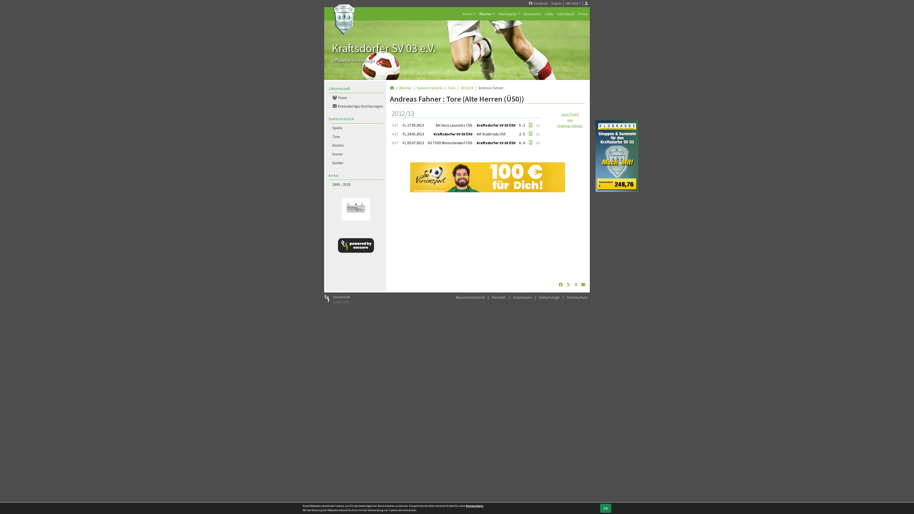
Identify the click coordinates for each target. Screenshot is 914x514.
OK (605, 508)
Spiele (337, 127)
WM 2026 (572, 3)
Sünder (337, 162)
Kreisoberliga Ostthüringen (360, 106)
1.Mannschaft (339, 88)
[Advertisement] (487, 237)
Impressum (522, 297)
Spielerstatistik (341, 118)
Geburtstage (549, 297)
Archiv (333, 175)
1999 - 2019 (341, 184)
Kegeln (556, 3)
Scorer (337, 154)
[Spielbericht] (530, 125)
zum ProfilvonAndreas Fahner (570, 120)
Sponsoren (532, 13)
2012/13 (467, 87)
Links (549, 13)
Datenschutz (577, 297)
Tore (336, 136)
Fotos (583, 13)
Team (342, 97)
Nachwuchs (507, 13)
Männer (485, 13)
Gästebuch (566, 13)
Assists (338, 145)
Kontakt (499, 297)
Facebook (540, 3)
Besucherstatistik (470, 297)
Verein (467, 13)
